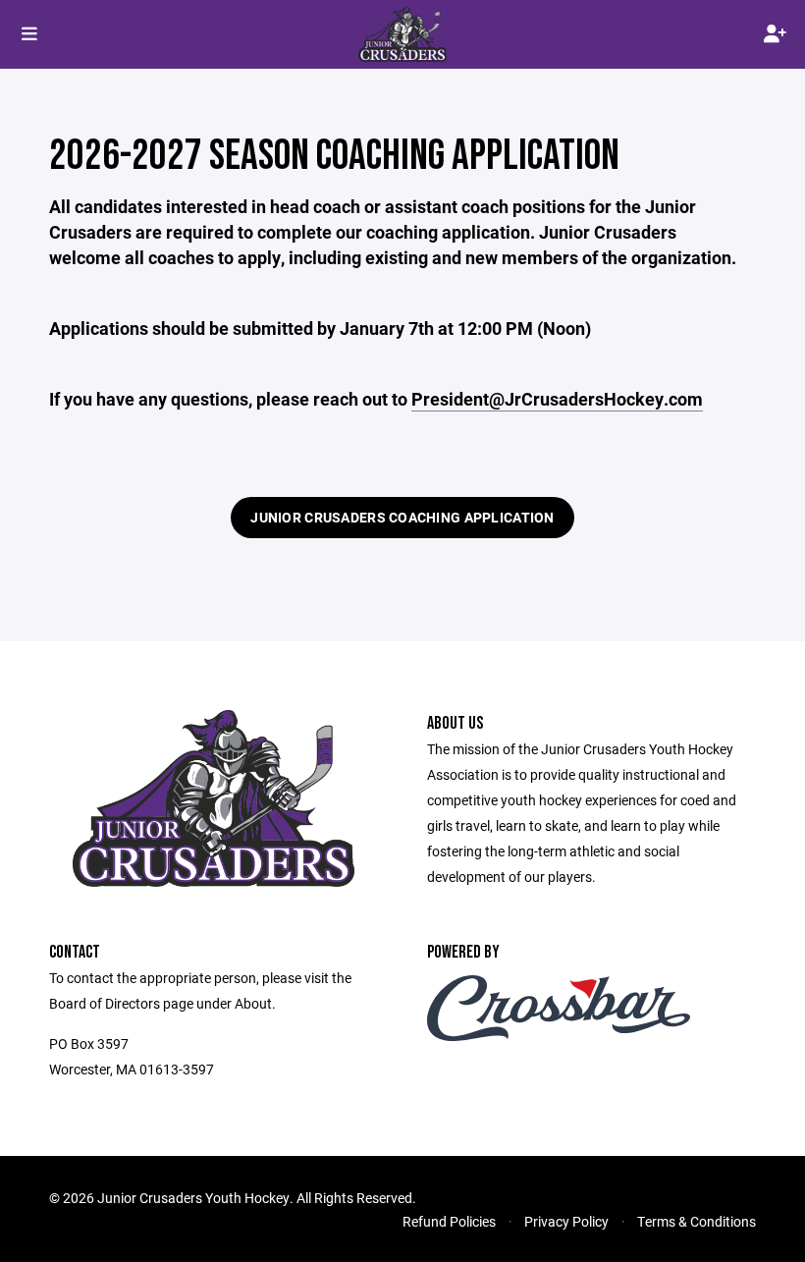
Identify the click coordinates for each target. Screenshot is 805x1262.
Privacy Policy (566, 1221)
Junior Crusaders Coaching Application (402, 517)
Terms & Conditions (696, 1221)
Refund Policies (449, 1221)
